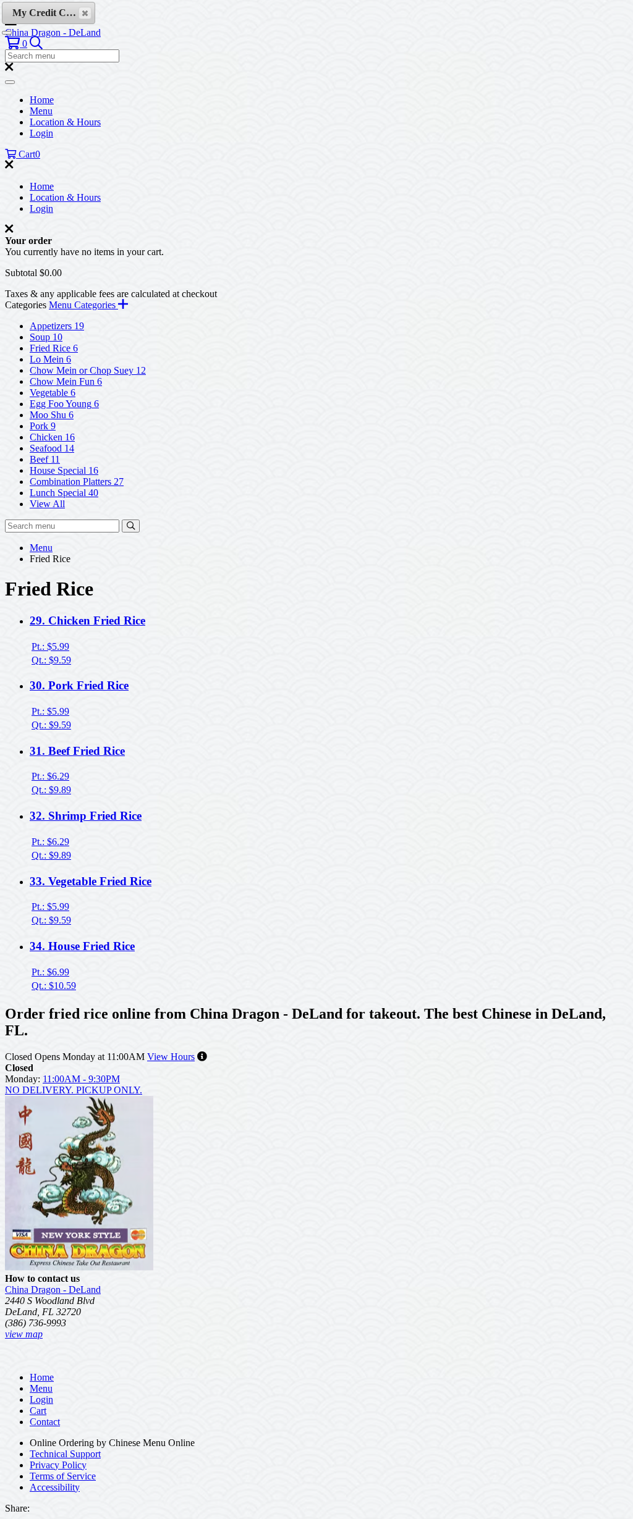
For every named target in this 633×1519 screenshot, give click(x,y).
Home (42, 100)
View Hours (171, 1056)
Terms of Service (63, 1476)
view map (24, 1334)
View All (47, 504)
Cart (38, 1410)
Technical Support (65, 1454)
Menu (41, 111)
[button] (16, 43)
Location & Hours (65, 122)
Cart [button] (28, 154)
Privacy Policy (58, 1465)
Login (41, 133)
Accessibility (55, 1487)
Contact (45, 1421)
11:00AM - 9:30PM (81, 1079)
